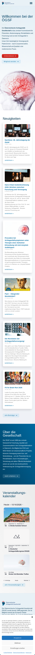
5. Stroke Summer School (18, 526)
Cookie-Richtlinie (8, 652)
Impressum (28, 652)
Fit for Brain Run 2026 (13, 388)
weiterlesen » (9, 160)
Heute (16, 580)
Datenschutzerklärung (19, 652)
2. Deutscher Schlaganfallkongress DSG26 (19, 550)
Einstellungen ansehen (17, 648)
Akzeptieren (17, 638)
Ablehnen (17, 643)
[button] (32, 617)
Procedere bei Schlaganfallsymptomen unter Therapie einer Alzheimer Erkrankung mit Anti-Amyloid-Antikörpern (17, 242)
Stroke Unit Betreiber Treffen (19, 574)
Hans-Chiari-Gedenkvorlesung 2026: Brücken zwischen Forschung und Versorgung (17, 187)
